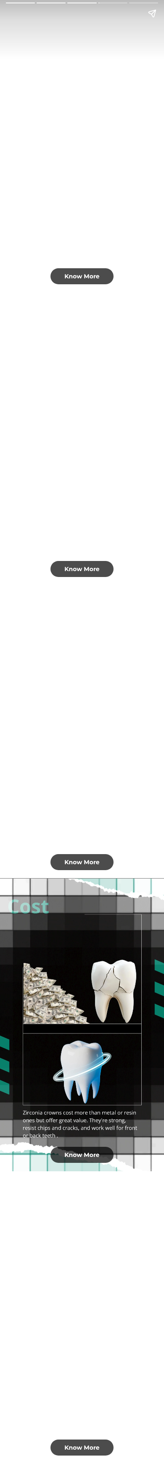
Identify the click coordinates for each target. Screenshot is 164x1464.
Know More (81, 276)
